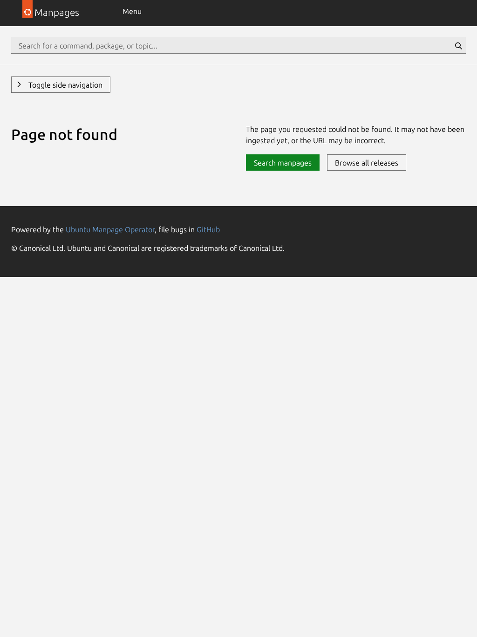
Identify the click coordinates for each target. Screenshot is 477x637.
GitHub (208, 229)
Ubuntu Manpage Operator (110, 229)
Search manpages (283, 163)
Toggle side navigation (64, 85)
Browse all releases (366, 163)
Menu (132, 11)
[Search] (458, 46)
